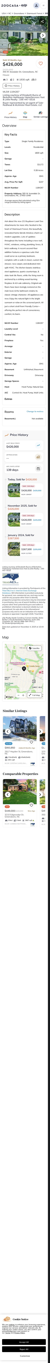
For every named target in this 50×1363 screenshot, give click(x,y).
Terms (7, 1333)
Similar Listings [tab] (41, 116)
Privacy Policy (19, 1333)
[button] (25, 490)
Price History (14, 86)
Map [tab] (25, 117)
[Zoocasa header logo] (14, 5)
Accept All (24, 1342)
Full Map (36, 695)
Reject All (24, 1349)
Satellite (36, 648)
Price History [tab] (10, 117)
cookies (12, 1324)
